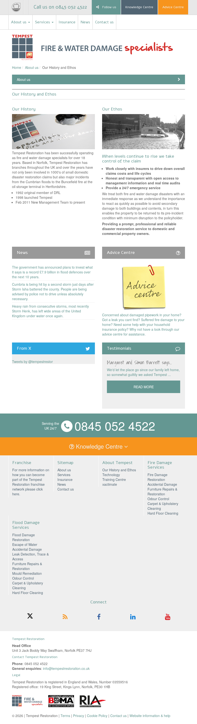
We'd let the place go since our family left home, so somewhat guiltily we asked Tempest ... (143, 372)
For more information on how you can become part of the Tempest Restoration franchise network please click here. (30, 481)
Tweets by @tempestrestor (32, 361)
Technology (111, 474)
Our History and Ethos (119, 469)
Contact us (104, 22)
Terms (65, 715)
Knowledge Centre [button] (99, 446)
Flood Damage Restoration (23, 537)
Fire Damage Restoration (157, 477)
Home (16, 67)
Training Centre (114, 479)
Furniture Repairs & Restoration (162, 491)
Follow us (108, 7)
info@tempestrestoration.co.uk (66, 668)
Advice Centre (173, 7)
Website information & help (149, 715)
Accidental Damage (162, 484)
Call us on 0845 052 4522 (60, 7)
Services (43, 22)
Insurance (67, 22)
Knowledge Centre (139, 7)
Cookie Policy (97, 715)
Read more (144, 386)
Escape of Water (24, 544)
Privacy (78, 715)
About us (19, 22)
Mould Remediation (27, 573)
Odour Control (158, 498)
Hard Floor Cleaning (163, 513)
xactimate (109, 484)
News (85, 22)
